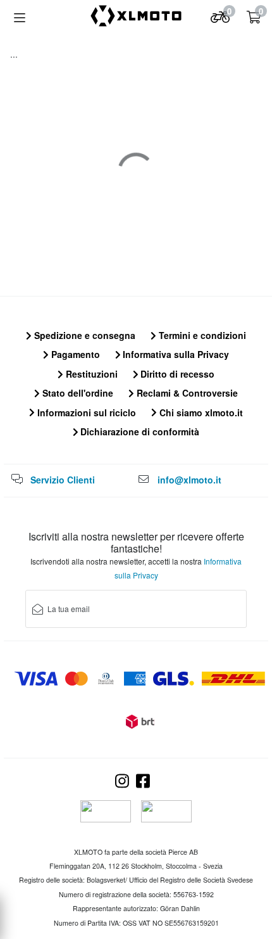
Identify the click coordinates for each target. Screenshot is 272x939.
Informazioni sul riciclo (85, 412)
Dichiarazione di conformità (138, 431)
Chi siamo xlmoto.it (200, 412)
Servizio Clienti (62, 479)
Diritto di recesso (176, 373)
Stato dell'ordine (76, 392)
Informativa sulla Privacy (174, 354)
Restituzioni (90, 373)
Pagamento (74, 354)
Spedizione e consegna (83, 335)
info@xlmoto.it (189, 479)
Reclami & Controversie (186, 392)
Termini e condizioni (201, 335)
